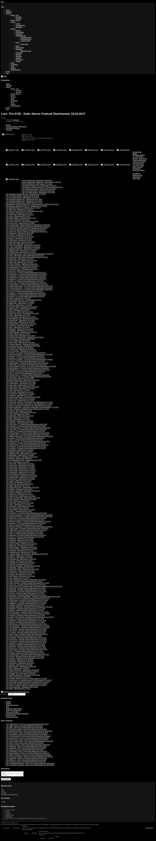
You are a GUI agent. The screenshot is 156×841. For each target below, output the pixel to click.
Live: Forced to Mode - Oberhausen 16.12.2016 (21, 307)
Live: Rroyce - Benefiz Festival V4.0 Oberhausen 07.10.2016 (26, 685)
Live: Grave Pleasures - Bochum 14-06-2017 (20, 242)
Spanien (18, 58)
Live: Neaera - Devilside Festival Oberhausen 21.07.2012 (25, 619)
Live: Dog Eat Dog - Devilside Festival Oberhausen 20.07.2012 (26, 649)
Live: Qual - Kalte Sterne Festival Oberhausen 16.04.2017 (25, 255)
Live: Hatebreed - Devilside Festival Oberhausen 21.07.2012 (26, 603)
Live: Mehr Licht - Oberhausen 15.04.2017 (20, 262)
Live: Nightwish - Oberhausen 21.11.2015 (19, 392)
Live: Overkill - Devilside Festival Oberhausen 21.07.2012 (25, 610)
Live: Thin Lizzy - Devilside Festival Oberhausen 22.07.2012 (26, 585)
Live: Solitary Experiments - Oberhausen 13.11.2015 (23, 397)
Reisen (13, 29)
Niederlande (20, 47)
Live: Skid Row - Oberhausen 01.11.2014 (19, 494)
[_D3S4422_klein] (60, 164)
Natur (12, 63)
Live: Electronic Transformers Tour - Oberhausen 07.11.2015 (26, 194)
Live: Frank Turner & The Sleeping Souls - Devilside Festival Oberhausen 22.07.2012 (34, 586)
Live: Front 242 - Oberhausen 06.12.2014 (19, 484)
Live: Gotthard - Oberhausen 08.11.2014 (19, 489)
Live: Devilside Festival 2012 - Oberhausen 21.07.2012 (24, 201)
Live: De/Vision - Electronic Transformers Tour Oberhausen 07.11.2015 (29, 402)
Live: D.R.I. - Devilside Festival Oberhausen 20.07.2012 (24, 651)
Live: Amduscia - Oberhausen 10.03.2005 (19, 660)
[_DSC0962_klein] (107, 164)
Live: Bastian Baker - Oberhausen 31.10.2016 (21, 324)
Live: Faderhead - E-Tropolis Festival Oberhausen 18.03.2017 (26, 278)
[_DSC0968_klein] (12, 179)
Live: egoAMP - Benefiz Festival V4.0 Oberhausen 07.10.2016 (26, 678)
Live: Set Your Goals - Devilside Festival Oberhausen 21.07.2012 (27, 612)
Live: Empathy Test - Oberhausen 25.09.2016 (21, 673)
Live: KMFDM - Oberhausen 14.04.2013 (19, 556)
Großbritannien (21, 36)
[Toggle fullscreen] (138, 152)
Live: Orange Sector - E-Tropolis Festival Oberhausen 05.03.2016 (27, 375)
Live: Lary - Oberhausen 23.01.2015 (18, 462)
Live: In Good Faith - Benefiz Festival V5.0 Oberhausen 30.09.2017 (28, 226)
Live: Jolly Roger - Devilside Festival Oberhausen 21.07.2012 (26, 631)
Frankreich (19, 34)
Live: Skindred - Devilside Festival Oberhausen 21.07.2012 (25, 615)
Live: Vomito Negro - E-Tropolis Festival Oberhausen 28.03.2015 (27, 445)
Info (2, 789)
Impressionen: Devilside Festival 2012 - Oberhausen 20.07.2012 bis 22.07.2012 (32, 204)
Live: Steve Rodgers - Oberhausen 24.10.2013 (21, 547)
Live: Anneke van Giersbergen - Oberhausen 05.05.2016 (24, 337)
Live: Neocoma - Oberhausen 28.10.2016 (19, 329)
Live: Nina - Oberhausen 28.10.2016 (18, 327)
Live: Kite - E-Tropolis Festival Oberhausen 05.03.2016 (24, 373)
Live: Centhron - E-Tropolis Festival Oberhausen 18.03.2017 (26, 293)
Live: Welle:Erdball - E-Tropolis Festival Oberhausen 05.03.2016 (27, 363)
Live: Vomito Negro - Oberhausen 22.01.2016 (21, 383)
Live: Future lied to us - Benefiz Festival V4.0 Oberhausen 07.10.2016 (29, 680)
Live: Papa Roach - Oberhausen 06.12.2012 (20, 573)
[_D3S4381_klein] (60, 150)
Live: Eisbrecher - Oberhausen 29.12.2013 (20, 542)
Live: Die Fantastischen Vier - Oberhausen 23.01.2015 (24, 460)
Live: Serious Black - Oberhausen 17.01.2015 (21, 470)
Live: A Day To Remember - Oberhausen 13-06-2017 (23, 245)
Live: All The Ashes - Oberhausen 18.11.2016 (21, 317)
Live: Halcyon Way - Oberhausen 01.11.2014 (20, 496)
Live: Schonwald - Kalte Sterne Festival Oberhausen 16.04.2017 (27, 257)
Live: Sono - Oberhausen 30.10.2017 (18, 216)
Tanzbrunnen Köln (12, 717)
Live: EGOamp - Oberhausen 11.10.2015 (19, 421)
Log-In (3, 802)
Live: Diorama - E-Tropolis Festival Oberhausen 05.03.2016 (25, 358)
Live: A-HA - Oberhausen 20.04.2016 (18, 341)
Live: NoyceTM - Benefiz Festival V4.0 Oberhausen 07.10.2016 (26, 683)
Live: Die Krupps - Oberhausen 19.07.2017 (20, 237)
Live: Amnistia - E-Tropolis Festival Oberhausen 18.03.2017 (25, 296)
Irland (17, 42)
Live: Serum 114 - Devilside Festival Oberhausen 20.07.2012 (26, 648)
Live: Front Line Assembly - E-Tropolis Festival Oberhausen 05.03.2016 (29, 359)
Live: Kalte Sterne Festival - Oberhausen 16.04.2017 (39, 189)
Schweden (19, 53)
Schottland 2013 (25, 39)
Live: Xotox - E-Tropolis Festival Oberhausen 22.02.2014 (24, 532)
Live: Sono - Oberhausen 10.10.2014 (18, 504)
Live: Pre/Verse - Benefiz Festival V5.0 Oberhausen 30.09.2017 (27, 228)
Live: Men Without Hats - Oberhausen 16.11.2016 (22, 318)
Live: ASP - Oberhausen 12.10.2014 (18, 501)
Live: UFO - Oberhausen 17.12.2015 (18, 390)
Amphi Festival (11, 715)
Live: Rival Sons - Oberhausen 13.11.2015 (20, 400)
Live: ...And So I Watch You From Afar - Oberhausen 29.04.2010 (27, 554)
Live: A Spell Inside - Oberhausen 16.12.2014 (21, 477)
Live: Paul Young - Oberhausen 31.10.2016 (20, 322)
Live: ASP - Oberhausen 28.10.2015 (18, 414)
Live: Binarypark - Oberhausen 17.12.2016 (20, 303)
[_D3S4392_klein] (107, 150)
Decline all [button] (16, 828)
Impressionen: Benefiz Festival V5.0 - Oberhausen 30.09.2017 (42, 187)
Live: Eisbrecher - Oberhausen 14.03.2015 (20, 450)
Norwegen (19, 49)
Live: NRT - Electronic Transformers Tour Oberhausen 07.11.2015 (27, 409)
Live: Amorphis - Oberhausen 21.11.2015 (19, 395)
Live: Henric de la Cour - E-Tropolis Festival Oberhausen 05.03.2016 (28, 376)
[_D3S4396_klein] (123, 150)
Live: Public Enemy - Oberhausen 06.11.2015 (21, 412)
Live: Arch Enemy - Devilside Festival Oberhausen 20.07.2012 (26, 639)
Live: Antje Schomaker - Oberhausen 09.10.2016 (22, 687)
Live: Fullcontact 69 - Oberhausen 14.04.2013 (21, 559)
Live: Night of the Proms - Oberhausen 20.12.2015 (22, 387)
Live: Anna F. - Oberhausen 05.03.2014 (19, 511)
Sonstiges (19, 27)
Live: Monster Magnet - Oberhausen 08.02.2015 (22, 457)
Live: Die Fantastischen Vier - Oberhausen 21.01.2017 (24, 300)
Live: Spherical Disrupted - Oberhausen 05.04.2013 (23, 566)
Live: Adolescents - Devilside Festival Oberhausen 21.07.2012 (26, 624)
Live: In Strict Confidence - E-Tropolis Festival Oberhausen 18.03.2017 (29, 289)
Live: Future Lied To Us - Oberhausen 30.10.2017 (22, 221)
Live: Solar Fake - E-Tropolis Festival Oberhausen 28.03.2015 (26, 429)
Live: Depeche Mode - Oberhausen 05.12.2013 (21, 544)
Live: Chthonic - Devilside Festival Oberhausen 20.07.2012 (25, 653)
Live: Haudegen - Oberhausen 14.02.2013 (20, 567)
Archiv (8, 71)
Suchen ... (4, 694)
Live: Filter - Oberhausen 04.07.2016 (18, 334)
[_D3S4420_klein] (44, 164)
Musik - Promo (15, 20)
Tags (7, 73)
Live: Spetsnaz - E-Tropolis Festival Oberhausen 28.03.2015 (26, 443)
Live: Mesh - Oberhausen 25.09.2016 (18, 677)
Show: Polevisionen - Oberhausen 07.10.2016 (37, 184)
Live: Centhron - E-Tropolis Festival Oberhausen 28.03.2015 (26, 448)
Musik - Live (15, 15)
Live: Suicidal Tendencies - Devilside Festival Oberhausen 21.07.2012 (29, 607)
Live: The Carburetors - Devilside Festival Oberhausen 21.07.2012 (28, 614)
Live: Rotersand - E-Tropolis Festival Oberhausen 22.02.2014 (26, 518)
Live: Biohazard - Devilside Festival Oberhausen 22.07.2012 (26, 590)
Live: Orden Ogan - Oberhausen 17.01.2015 (20, 469)
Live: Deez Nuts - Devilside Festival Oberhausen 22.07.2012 (26, 595)
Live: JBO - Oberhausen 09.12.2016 (18, 310)
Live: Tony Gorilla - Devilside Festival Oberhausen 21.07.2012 (26, 629)
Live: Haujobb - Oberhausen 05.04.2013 (19, 561)
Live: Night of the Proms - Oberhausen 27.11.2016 (22, 313)
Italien (18, 46)
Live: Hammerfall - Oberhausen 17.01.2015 (20, 467)
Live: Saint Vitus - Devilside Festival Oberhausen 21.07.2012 (26, 620)
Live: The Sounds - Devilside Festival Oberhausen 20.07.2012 (26, 641)
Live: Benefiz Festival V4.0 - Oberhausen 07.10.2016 (23, 208)
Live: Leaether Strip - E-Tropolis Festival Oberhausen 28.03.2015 (27, 434)
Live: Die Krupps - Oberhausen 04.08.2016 (20, 663)
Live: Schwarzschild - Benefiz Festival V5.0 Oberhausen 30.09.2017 (28, 225)
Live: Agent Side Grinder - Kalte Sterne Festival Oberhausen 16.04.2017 (29, 254)
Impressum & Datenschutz (9, 794)
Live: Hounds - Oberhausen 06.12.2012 (19, 574)
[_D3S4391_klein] (91, 150)
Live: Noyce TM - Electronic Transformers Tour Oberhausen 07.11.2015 (29, 404)
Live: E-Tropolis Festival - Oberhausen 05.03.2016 (38, 192)
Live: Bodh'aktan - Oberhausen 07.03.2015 (20, 455)
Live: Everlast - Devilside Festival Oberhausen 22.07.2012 (25, 593)
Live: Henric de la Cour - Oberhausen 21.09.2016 (22, 672)
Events (13, 22)
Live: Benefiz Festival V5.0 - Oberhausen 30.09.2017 (39, 185)
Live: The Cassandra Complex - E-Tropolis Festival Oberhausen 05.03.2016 (31, 366)
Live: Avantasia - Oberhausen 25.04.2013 (19, 550)
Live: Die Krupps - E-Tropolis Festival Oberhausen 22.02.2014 (26, 513)
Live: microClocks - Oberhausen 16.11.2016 (20, 320)
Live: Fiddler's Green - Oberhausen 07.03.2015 (21, 453)
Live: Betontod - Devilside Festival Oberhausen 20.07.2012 (25, 644)
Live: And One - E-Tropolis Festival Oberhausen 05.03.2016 (25, 353)
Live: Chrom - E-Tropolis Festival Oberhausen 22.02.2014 (25, 537)
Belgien (18, 30)
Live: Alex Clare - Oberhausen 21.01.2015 (20, 463)
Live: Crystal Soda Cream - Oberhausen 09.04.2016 (23, 346)
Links (3, 791)
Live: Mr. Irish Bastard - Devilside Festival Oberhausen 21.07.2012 (27, 625)
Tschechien (19, 59)
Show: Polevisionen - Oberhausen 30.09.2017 (37, 180)
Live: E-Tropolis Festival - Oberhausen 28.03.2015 (22, 196)
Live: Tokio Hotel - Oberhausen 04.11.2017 (20, 214)
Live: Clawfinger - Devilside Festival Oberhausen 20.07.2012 (26, 637)
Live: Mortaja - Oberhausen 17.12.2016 (19, 305)
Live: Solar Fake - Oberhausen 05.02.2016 (20, 378)
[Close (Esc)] (134, 152)
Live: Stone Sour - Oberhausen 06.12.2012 (20, 571)
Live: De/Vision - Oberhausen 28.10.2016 (19, 325)
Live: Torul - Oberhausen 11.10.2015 (18, 419)
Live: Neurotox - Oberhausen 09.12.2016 (19, 312)
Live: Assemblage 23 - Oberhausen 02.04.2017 (21, 267)
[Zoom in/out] (140, 152)
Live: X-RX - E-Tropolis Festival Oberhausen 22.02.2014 (24, 533)
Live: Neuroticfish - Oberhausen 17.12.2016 (20, 301)
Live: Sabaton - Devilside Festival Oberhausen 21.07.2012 (25, 605)
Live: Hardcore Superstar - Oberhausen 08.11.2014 (23, 491)
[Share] (136, 152)
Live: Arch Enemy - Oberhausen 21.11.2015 (20, 393)
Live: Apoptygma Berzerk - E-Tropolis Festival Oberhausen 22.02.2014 (29, 516)
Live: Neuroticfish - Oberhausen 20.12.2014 (20, 472)
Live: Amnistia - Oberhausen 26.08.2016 (19, 665)
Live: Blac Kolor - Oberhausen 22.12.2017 (20, 209)
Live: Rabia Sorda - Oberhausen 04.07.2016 (20, 335)
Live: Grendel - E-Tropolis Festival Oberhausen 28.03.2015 (25, 438)
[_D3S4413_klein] (12, 164)
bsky (2, 2)
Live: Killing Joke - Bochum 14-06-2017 (19, 240)
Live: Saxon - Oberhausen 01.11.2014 (18, 492)
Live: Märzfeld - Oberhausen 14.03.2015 (19, 451)
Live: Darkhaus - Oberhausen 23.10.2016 (19, 330)
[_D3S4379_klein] (44, 150)
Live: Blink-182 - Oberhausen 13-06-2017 (19, 243)
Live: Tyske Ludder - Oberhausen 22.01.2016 (21, 382)
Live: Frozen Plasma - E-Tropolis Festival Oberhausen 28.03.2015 (27, 433)
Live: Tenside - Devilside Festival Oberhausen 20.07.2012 (25, 658)
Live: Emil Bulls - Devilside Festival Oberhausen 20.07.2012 (25, 646)
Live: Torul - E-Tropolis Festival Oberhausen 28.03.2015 (24, 440)
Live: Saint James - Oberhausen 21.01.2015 (20, 465)
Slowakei (19, 56)
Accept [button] (26, 833)
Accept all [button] (6, 828)
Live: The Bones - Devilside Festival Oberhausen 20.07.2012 (26, 643)
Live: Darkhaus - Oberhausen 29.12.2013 (19, 540)
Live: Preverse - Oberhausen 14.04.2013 (19, 557)
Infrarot (13, 68)
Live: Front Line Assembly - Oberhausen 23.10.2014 (23, 498)
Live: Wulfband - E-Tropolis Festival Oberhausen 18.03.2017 (26, 295)
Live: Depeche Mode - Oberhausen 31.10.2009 (21, 549)
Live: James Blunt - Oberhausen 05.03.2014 (20, 509)
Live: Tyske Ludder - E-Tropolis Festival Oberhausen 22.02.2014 (27, 528)
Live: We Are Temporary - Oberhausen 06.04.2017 (22, 266)
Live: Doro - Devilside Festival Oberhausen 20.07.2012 (24, 636)
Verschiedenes (16, 70)
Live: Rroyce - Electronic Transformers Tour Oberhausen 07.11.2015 (28, 405)
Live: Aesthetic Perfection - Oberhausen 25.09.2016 (23, 675)
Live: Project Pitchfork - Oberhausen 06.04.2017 (22, 264)
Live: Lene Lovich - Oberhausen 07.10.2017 (20, 223)
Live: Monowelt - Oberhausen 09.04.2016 (19, 347)
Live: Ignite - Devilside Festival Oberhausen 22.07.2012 (24, 581)
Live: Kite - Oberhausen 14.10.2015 (17, 417)
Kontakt (3, 793)
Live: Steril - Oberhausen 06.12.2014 (18, 486)
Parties (18, 24)
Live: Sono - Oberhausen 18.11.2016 (18, 315)
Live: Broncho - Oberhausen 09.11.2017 (19, 213)
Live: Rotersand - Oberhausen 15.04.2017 (20, 259)
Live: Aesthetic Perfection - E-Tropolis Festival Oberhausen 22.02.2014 (29, 527)
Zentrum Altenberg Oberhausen (16, 126)
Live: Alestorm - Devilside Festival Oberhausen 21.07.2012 (25, 622)
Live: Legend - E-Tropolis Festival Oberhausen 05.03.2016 (25, 361)
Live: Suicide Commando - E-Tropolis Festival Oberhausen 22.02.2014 (29, 515)
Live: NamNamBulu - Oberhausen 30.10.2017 (21, 218)
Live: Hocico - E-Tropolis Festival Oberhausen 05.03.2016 (25, 356)
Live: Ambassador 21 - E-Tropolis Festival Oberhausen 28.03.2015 (28, 441)
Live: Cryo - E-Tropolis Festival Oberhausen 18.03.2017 (24, 291)
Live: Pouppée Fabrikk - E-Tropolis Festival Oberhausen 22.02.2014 (28, 521)
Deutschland (20, 32)
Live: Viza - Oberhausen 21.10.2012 (18, 578)
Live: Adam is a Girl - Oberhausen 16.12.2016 (21, 308)
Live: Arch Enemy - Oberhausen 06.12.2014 (20, 479)
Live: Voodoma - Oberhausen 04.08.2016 (19, 661)
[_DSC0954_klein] (76, 164)
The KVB (9, 130)
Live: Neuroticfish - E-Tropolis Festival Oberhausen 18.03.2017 (26, 274)
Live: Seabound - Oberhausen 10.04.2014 (20, 506)
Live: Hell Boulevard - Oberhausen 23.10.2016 (21, 332)
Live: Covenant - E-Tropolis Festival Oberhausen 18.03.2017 (26, 276)
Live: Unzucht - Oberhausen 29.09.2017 (19, 235)
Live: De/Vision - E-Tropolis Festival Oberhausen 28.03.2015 (26, 426)
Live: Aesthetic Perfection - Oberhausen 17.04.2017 (23, 249)
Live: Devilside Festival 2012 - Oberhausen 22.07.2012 (24, 199)
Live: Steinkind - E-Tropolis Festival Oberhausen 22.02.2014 (26, 535)
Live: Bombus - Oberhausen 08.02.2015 (19, 458)
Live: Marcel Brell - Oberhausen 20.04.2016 (20, 342)
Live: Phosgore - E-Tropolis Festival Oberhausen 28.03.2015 (26, 446)
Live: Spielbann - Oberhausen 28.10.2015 (20, 416)
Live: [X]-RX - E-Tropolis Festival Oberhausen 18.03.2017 (25, 281)
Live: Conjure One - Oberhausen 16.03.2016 (20, 349)
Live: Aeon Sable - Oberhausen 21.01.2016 (20, 385)
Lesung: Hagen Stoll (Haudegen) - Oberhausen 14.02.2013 (41, 182)
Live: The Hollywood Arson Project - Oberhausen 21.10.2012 (26, 579)
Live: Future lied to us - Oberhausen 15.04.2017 (21, 260)
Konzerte (19, 18)
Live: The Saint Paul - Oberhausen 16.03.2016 (21, 351)
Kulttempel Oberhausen (14, 710)
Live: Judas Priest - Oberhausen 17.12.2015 (20, 388)
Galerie (8, 13)
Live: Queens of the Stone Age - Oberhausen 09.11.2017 (24, 211)
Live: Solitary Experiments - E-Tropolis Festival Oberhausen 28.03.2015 (29, 436)
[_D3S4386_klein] (75, 150)
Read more (149, 828)
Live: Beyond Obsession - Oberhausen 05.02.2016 (22, 380)
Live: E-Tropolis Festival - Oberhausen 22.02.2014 (22, 197)
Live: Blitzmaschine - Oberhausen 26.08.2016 (21, 666)
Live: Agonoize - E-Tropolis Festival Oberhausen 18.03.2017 (26, 279)
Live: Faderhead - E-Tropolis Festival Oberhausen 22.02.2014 (26, 530)
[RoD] (15, 692)
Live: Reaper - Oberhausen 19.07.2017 (19, 238)
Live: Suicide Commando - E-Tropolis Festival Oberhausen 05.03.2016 (29, 354)
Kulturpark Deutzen (12, 705)
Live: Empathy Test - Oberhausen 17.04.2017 (21, 252)
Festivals (18, 17)
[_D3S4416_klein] (28, 164)
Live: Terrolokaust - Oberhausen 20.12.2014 (20, 474)
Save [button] (57, 836)
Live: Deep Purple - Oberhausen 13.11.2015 (20, 399)
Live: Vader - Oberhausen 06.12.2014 (18, 482)
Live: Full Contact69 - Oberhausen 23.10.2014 (21, 499)
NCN (7, 707)
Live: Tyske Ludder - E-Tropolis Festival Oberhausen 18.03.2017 (27, 284)
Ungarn (18, 61)
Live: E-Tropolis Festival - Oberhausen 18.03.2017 (38, 191)
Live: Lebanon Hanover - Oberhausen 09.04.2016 (22, 344)
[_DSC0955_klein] (91, 164)
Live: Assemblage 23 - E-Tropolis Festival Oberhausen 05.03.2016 (28, 370)
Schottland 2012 (25, 37)
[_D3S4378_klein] (28, 150)
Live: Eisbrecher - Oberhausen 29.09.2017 (20, 233)
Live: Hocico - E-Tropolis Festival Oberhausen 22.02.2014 (25, 520)
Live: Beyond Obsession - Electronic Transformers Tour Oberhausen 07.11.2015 (32, 407)
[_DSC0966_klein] (123, 164)
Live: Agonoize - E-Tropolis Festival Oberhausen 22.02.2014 (26, 523)
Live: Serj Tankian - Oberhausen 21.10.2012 (20, 576)
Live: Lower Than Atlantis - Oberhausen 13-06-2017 (23, 247)
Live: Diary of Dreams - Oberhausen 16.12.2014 (22, 475)
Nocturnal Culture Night (13, 708)
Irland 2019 (24, 44)
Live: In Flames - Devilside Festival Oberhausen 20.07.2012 (25, 632)
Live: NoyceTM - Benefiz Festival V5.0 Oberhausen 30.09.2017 (26, 231)
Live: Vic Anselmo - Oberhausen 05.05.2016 (20, 339)
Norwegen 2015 (25, 51)
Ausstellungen (20, 25)
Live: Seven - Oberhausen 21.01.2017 (18, 298)
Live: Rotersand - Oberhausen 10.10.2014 (20, 503)
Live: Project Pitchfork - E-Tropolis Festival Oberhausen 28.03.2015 (28, 428)
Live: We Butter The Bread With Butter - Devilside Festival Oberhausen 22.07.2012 (33, 596)
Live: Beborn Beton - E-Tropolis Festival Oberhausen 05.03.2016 (27, 368)
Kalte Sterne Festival (13, 128)
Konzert (8, 125)
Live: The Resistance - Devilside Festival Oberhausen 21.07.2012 (27, 627)
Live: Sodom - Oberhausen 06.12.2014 (19, 480)
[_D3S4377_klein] (12, 150)
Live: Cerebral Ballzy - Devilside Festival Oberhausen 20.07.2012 (27, 654)
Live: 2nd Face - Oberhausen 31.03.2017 (19, 271)
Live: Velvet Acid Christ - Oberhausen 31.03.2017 (22, 269)
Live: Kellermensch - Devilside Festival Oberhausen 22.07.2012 (27, 600)
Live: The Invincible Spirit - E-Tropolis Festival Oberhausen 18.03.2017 (29, 288)
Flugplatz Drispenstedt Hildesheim (17, 714)
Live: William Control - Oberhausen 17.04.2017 (21, 250)
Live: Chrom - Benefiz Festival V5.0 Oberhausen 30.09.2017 (26, 230)
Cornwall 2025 (25, 41)
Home (8, 10)
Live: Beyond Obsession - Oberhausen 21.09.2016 (22, 670)
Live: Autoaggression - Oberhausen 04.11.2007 (21, 552)
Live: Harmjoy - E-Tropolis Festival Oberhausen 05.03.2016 (25, 371)
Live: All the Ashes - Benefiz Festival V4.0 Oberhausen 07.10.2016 (27, 682)
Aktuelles (9, 12)
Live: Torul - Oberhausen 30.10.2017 (18, 220)
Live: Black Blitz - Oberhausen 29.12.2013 (20, 538)
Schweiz (18, 54)
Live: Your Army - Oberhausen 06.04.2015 (20, 422)
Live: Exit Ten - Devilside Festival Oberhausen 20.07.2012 (25, 656)
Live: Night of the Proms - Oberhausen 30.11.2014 (22, 487)
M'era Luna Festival (12, 712)
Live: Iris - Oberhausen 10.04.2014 (17, 508)
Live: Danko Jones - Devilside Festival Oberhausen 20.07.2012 (27, 634)
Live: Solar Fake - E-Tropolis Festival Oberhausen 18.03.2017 (26, 283)
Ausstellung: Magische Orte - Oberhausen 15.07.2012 (138, 176)
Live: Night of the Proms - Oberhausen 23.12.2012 (22, 569)
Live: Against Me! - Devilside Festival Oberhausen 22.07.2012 (26, 591)
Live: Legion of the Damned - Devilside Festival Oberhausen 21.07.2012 (30, 617)
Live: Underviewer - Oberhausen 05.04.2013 (20, 562)
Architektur (14, 65)
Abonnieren (6, 779)
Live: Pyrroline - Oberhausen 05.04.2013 (19, 564)
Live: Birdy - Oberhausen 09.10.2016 (18, 689)
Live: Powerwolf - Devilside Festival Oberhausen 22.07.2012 (26, 588)
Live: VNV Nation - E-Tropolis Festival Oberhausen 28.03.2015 (26, 424)
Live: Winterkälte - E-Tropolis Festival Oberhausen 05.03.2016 (26, 364)
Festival (8, 703)
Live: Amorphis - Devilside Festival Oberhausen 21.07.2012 (25, 608)
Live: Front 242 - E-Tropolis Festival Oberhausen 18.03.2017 (26, 272)
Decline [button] (34, 833)
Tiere (12, 66)
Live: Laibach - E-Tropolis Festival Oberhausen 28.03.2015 (25, 431)
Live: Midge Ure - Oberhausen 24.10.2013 (20, 545)
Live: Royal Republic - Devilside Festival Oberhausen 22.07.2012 (27, 583)
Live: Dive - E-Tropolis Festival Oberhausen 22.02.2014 (24, 525)
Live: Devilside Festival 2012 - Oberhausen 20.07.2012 (24, 202)
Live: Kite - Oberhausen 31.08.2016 (17, 668)
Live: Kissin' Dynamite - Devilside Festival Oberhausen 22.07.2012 (28, 598)
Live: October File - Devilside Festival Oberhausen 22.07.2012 (26, 602)
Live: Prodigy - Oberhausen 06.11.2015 (19, 411)
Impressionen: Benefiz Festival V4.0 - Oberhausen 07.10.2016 (26, 206)
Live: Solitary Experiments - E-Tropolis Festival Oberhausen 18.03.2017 (29, 286)
